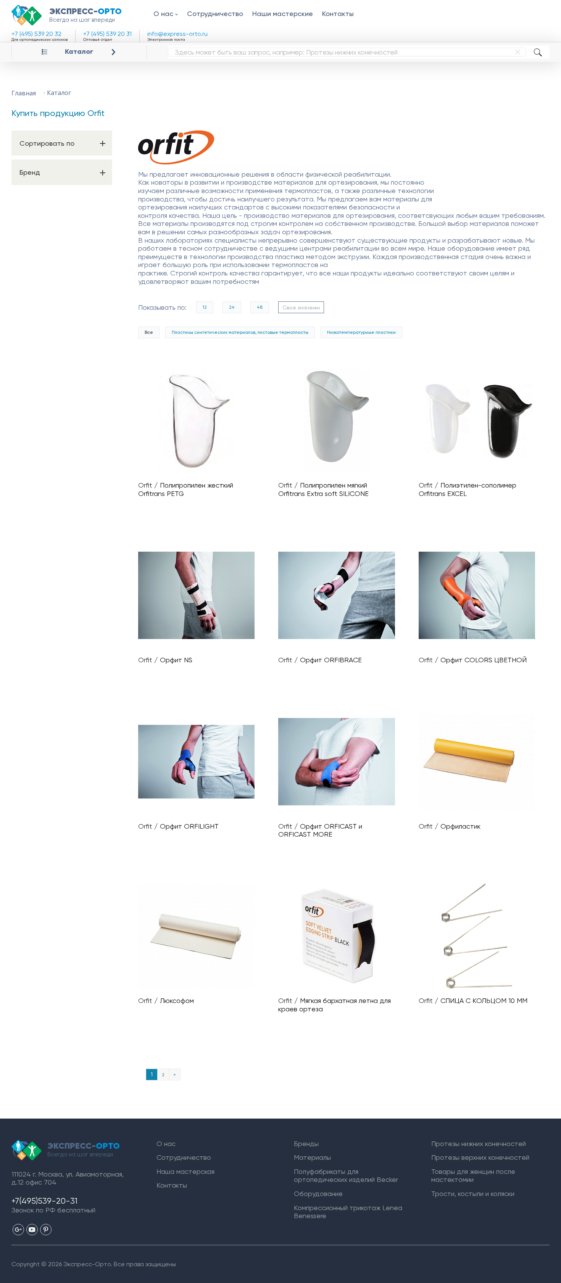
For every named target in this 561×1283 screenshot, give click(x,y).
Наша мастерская (185, 1171)
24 (232, 307)
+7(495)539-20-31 (44, 1201)
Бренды (306, 1144)
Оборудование (318, 1194)
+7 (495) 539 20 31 (107, 33)
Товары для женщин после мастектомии (473, 1175)
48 (260, 307)
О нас (163, 14)
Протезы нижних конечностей (478, 1144)
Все (149, 332)
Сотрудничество (215, 14)
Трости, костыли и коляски (472, 1194)
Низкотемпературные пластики (361, 332)
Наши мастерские (282, 14)
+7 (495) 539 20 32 (36, 33)
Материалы (312, 1157)
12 (205, 307)
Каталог (79, 52)
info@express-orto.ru (177, 33)
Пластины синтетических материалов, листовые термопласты (240, 332)
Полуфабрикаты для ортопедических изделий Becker (346, 1175)
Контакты (338, 14)
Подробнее (199, 420)
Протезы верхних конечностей (480, 1157)
